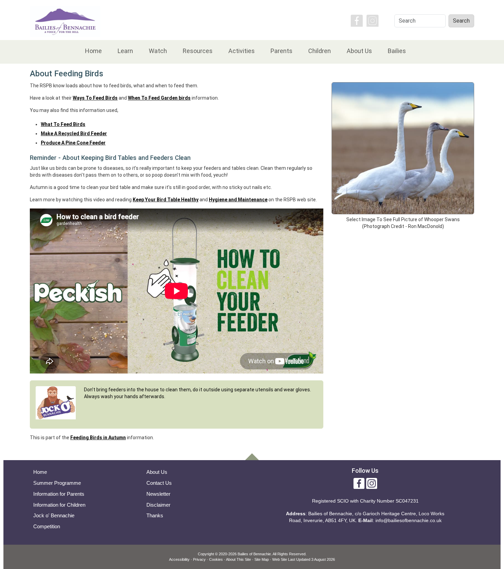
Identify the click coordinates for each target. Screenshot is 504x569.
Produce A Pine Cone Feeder (73, 143)
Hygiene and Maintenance (238, 199)
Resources (198, 50)
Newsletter (158, 494)
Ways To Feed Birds (95, 98)
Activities (241, 50)
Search (461, 20)
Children (319, 50)
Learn (125, 50)
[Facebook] (357, 20)
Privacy (199, 559)
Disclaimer (158, 505)
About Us (359, 50)
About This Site (238, 559)
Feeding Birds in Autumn (98, 437)
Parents (281, 50)
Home (93, 50)
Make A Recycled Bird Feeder (74, 133)
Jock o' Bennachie (53, 515)
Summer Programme (57, 483)
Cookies (216, 559)
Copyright (206, 554)
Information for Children (59, 505)
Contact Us (159, 483)
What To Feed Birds (63, 124)
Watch (158, 50)
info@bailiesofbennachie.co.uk (408, 520)
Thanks (154, 515)
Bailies (397, 50)
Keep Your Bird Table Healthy (166, 199)
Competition (46, 526)
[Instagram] (373, 20)
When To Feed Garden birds (159, 98)
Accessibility (179, 559)
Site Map (261, 559)
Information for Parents (58, 494)
